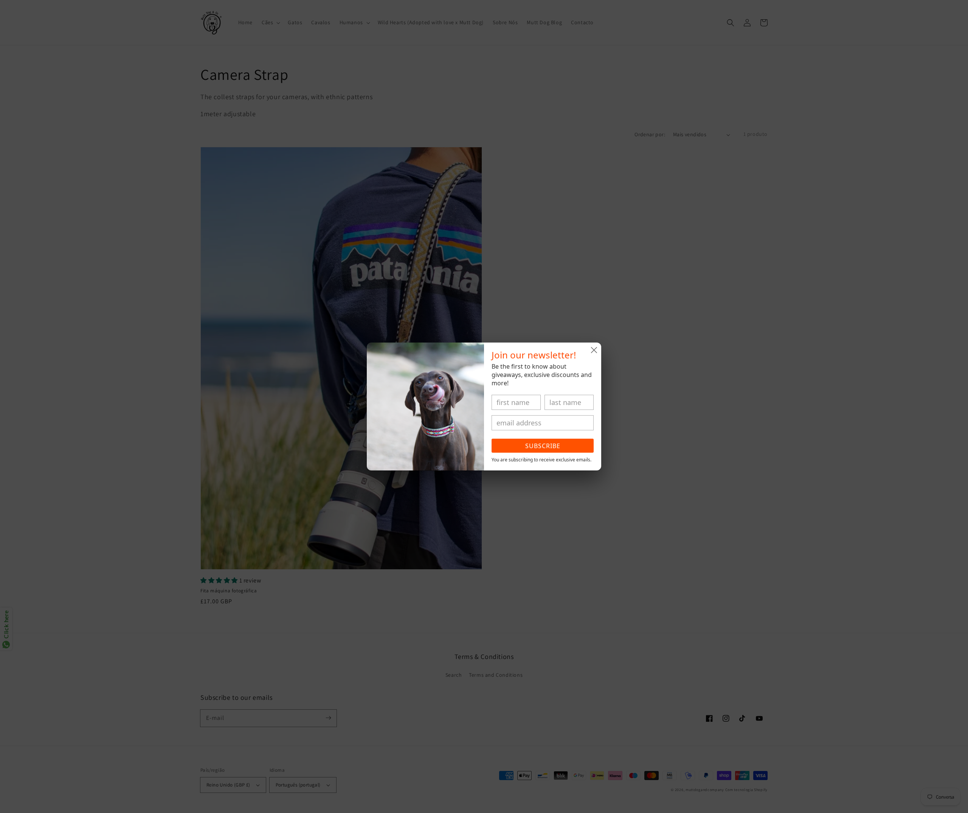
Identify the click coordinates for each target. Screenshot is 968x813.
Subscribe (542, 446)
